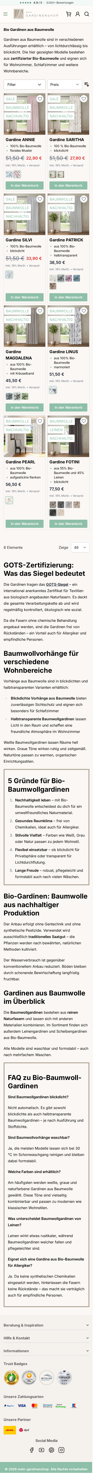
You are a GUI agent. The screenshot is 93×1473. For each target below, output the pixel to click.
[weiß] (9, 174)
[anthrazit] (52, 512)
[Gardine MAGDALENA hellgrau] (24, 326)
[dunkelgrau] (9, 396)
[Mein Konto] (77, 14)
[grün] (24, 396)
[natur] (52, 278)
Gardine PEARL (20, 462)
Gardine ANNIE (20, 139)
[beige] (76, 504)
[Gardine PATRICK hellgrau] (68, 214)
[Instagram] (61, 1450)
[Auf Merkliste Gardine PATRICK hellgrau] (83, 199)
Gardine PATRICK (66, 240)
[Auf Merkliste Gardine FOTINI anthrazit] (83, 421)
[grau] (60, 174)
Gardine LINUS (63, 351)
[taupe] (52, 286)
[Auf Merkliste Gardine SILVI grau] (40, 199)
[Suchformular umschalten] (86, 14)
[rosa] (68, 278)
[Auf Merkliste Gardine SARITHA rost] (83, 98)
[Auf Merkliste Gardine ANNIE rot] (40, 98)
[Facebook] (31, 1450)
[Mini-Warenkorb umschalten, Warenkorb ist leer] (68, 14)
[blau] (76, 278)
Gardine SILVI (19, 240)
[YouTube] (41, 1450)
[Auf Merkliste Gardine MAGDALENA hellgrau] (40, 310)
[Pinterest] (51, 1450)
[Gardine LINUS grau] (68, 326)
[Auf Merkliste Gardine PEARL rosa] (40, 421)
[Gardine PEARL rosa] (24, 436)
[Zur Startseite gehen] (36, 14)
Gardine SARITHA (66, 139)
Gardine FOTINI (64, 462)
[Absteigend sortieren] (86, 84)
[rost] (52, 174)
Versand (34, 165)
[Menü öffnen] (5, 14)
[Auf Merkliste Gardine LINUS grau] (83, 310)
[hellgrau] (17, 396)
